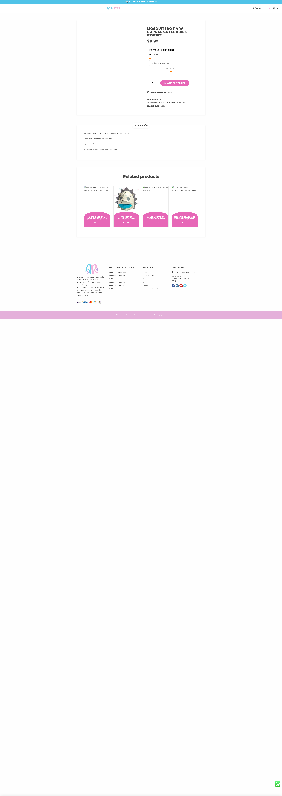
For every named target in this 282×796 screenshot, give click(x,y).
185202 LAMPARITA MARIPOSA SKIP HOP (155, 211)
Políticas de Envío (116, 289)
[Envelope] (185, 285)
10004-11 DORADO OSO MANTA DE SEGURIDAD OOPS (185, 212)
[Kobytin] (151, 248)
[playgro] (171, 248)
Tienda (145, 279)
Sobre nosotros (149, 275)
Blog (144, 282)
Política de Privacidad (117, 272)
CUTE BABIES (160, 99)
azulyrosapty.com (158, 315)
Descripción (141, 118)
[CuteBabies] (112, 248)
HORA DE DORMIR (165, 96)
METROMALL (177, 276)
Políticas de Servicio (117, 275)
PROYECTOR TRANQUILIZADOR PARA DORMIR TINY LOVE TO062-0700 (126, 213)
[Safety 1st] (190, 248)
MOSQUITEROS (179, 96)
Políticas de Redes (116, 285)
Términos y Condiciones (152, 289)
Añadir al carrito (175, 76)
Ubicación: (154, 54)
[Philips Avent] (131, 248)
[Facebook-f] (173, 285)
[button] (135, 31)
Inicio (145, 272)
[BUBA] (92, 248)
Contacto (146, 285)
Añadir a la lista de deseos (161, 85)
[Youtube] (181, 285)
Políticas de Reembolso (118, 279)
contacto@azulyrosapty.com (186, 272)
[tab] (141, 119)
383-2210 (178, 278)
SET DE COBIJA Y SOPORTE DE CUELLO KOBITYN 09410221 (97, 212)
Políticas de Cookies (117, 282)
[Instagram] (177, 285)
